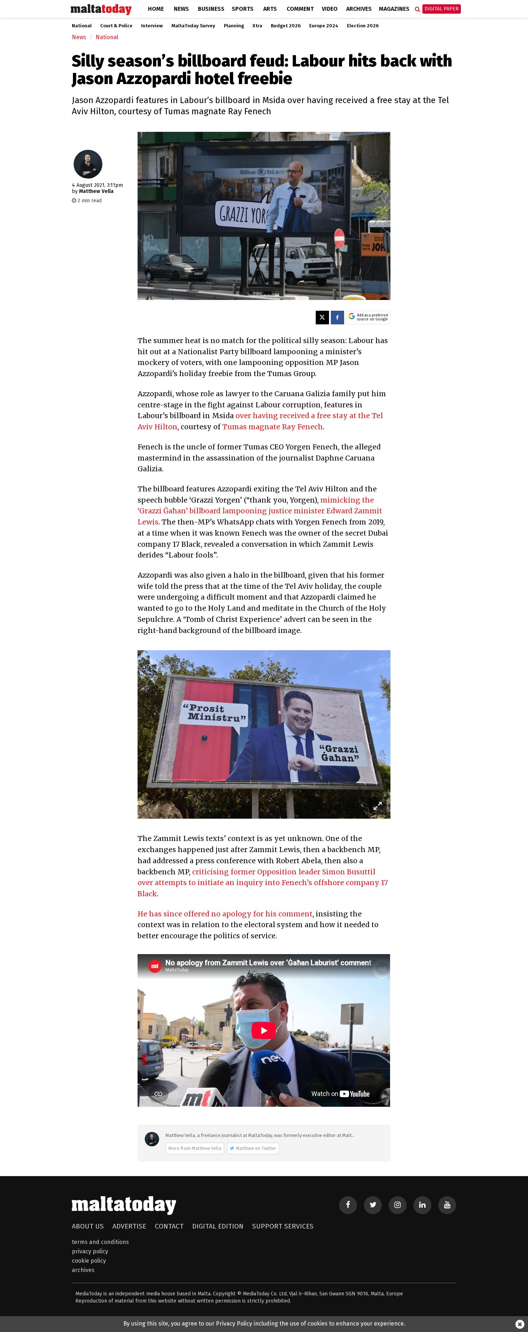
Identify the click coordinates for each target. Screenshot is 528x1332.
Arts (270, 8)
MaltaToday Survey (193, 26)
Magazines (394, 8)
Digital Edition (218, 1226)
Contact (169, 1226)
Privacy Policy (90, 1251)
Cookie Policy (89, 1260)
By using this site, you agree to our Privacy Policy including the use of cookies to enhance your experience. (264, 1323)
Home (156, 8)
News (181, 8)
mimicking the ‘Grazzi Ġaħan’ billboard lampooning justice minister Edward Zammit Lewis (260, 511)
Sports (243, 8)
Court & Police (116, 26)
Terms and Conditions (100, 1242)
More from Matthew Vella (194, 1148)
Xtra (257, 26)
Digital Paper (442, 9)
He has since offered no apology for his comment (225, 914)
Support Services (283, 1226)
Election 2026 (363, 26)
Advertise (129, 1226)
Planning (234, 26)
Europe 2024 (323, 26)
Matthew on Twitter (256, 1148)
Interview (152, 26)
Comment (300, 8)
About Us (88, 1226)
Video (330, 8)
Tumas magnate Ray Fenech (272, 426)
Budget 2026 (286, 26)
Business (211, 8)
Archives (359, 8)
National (82, 26)
